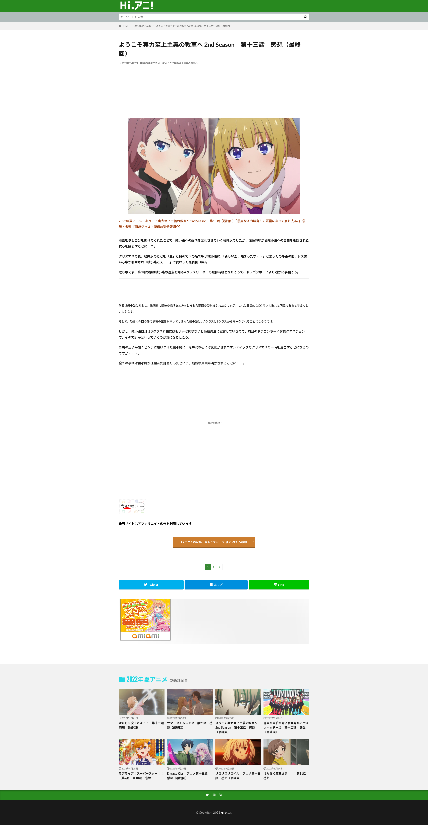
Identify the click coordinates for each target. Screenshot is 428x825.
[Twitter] (151, 584)
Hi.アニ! (226, 812)
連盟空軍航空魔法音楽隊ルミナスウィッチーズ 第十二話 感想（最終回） (286, 727)
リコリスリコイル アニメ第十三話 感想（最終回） (237, 776)
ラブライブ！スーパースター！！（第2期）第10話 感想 (141, 776)
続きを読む (214, 422)
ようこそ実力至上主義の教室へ (181, 63)
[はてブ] (216, 584)
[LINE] (279, 584)
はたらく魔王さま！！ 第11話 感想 (286, 776)
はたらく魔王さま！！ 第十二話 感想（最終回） (142, 725)
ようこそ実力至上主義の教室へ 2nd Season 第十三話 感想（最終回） (194, 25)
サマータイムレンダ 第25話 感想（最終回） (189, 725)
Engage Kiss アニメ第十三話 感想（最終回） (189, 776)
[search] (305, 17)
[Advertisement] (214, 90)
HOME (125, 26)
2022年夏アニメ (142, 25)
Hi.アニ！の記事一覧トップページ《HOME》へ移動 (214, 542)
